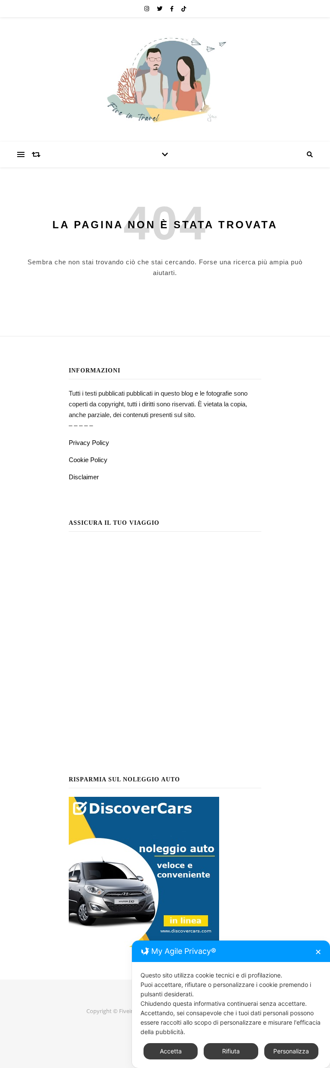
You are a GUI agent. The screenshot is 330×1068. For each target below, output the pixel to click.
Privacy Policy (89, 442)
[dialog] (231, 1004)
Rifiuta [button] (231, 1051)
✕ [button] (318, 951)
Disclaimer (84, 477)
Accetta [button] (171, 1051)
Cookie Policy (88, 459)
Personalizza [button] (291, 1051)
